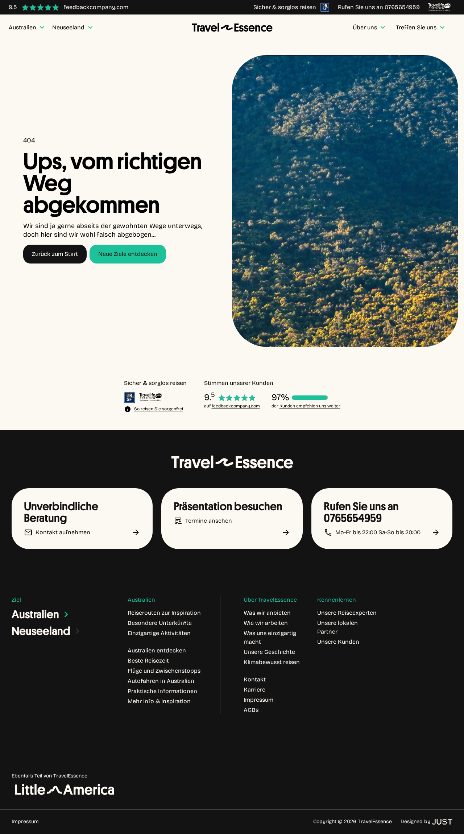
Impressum (25, 821)
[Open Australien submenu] (66, 614)
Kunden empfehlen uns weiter (309, 405)
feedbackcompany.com (236, 405)
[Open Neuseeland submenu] (77, 631)
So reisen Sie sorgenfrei (158, 408)
